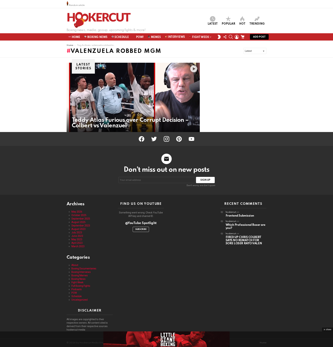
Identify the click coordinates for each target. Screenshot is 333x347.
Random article (76, 5)
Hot (242, 24)
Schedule (121, 37)
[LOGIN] (237, 36)
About (74, 265)
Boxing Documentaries (83, 268)
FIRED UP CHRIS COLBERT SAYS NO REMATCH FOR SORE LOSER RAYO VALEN (244, 240)
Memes (155, 37)
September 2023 (80, 225)
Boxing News (97, 37)
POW (74, 292)
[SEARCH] (231, 36)
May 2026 (76, 211)
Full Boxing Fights (80, 285)
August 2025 (78, 222)
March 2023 (77, 246)
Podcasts (76, 289)
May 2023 (76, 239)
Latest (213, 24)
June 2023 (77, 236)
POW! (139, 37)
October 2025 (78, 215)
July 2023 (76, 232)
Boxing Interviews (81, 272)
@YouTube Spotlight (141, 223)
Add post (259, 37)
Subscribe (140, 229)
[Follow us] (225, 36)
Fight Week (200, 37)
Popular (228, 24)
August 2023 (78, 229)
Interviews (176, 37)
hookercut (231, 212)
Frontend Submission (240, 215)
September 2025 (80, 218)
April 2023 (77, 242)
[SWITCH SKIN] (219, 36)
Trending (257, 24)
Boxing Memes (79, 275)
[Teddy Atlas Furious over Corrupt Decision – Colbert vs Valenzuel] (133, 97)
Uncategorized (79, 299)
